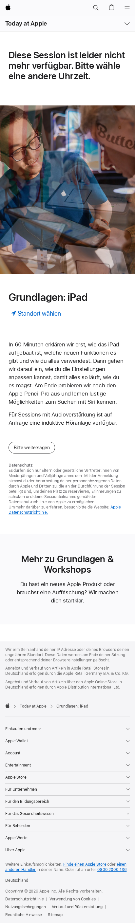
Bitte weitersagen (32, 447)
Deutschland (16, 880)
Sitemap (55, 915)
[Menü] (127, 8)
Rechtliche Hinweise (23, 915)
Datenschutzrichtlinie (24, 899)
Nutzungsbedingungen (25, 907)
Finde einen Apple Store (84, 864)
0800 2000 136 (111, 869)
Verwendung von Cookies (72, 899)
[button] (96, 8)
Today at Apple (26, 23)
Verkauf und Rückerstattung (77, 907)
